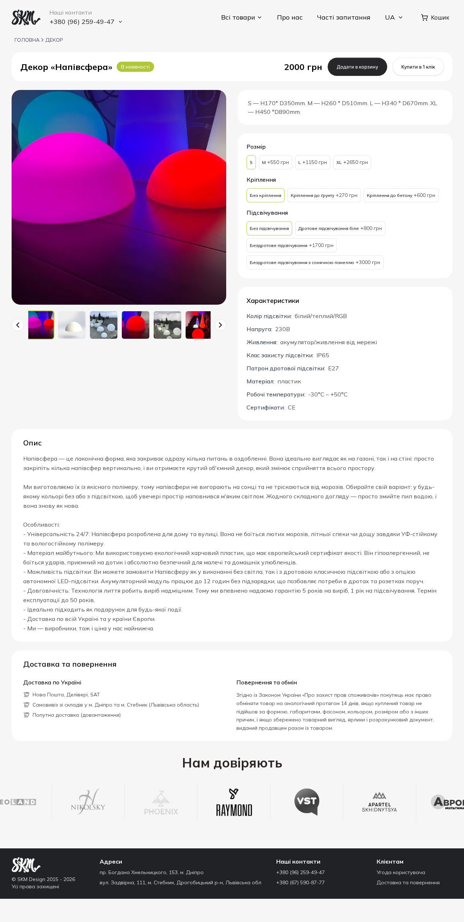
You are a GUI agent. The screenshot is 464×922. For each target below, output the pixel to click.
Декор (54, 40)
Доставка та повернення (408, 882)
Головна (27, 40)
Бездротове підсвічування (292, 245)
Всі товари (238, 17)
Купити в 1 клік (418, 67)
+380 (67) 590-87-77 (300, 882)
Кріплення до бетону (401, 195)
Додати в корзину (357, 67)
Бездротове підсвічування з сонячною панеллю (315, 262)
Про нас (290, 17)
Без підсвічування (269, 228)
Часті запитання (343, 17)
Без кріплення (265, 195)
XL (352, 162)
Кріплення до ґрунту (324, 195)
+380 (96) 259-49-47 (300, 872)
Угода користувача (401, 872)
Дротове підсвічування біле (340, 228)
